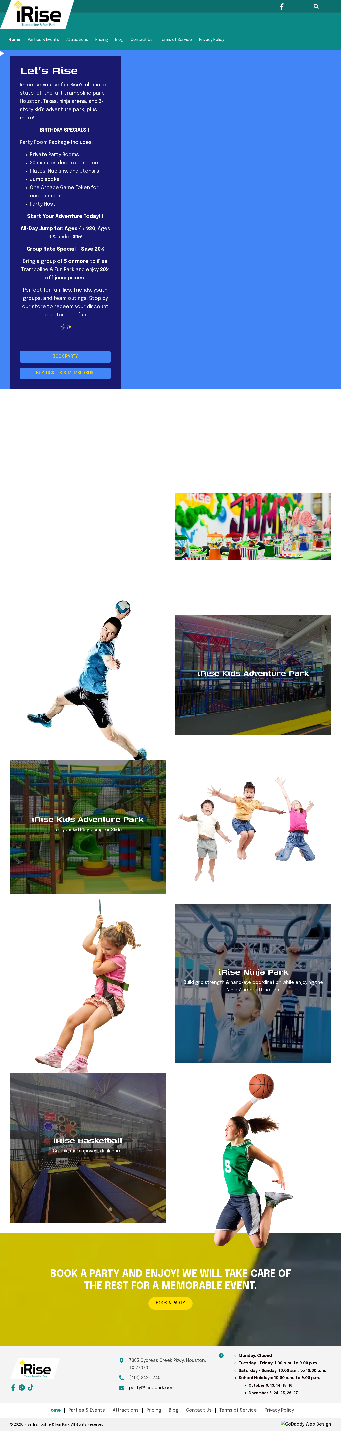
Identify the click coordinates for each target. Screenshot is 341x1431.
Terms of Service (176, 40)
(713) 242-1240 (144, 1378)
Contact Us (142, 40)
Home (14, 40)
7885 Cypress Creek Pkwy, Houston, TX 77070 (167, 1364)
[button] (282, 6)
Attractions (77, 40)
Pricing (101, 40)
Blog (119, 40)
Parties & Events (43, 40)
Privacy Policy (211, 40)
